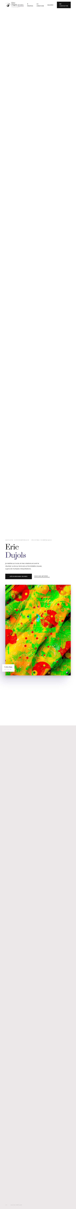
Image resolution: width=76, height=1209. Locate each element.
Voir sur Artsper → (42, 576)
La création (40, 5)
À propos (30, 5)
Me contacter (64, 5)
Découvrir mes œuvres (18, 576)
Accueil (21, 5)
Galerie (50, 5)
